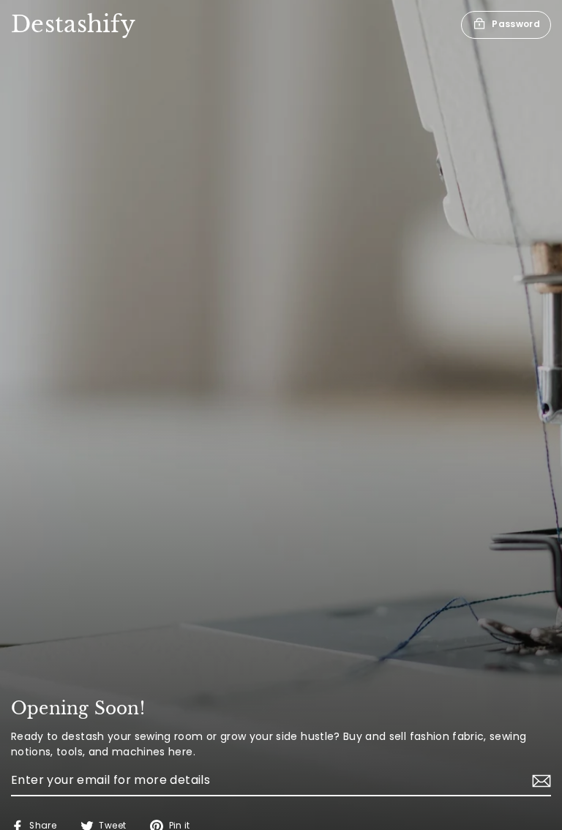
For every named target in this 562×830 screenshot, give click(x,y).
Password (516, 24)
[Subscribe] (539, 781)
